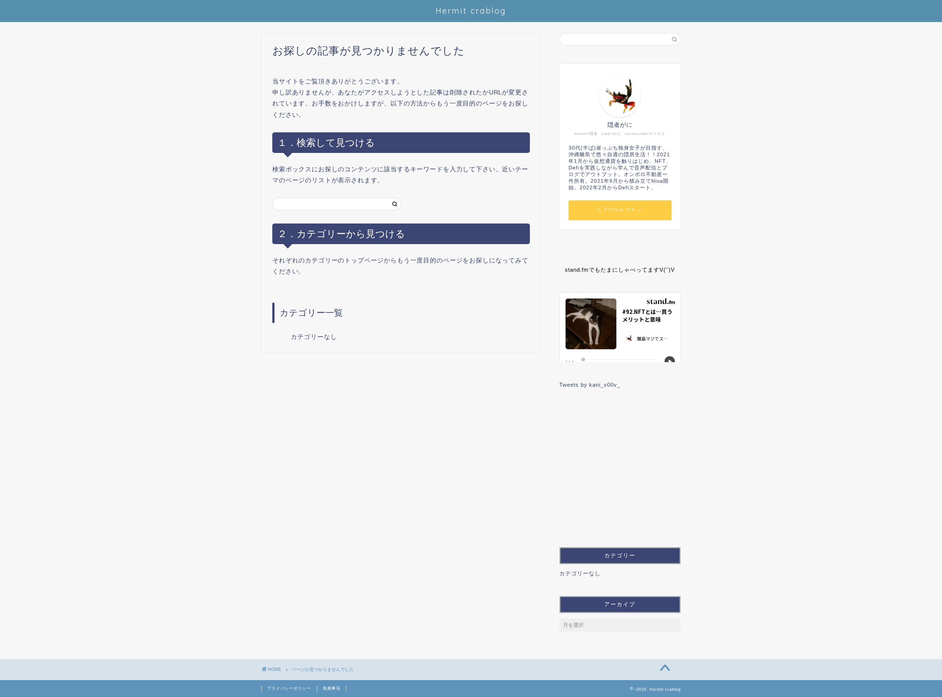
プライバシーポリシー (289, 688)
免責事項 (331, 688)
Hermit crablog (471, 10)
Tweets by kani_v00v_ (589, 385)
